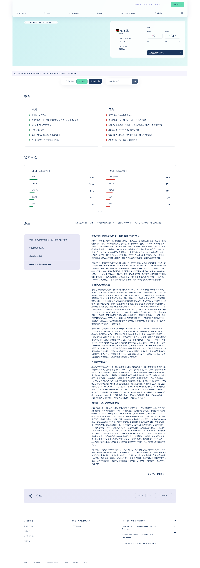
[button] (21, 13)
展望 (83, 81)
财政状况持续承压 (36, 248)
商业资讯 (27, 531)
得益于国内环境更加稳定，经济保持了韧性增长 (48, 240)
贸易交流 (71, 81)
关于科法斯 (76, 526)
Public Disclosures (52, 562)
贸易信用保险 (28, 526)
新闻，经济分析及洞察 (81, 521)
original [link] (73, 73)
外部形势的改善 (35, 256)
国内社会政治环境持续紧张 (40, 264)
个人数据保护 (37, 562)
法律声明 (26, 562)
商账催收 (27, 541)
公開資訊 (75, 562)
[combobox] (119, 82)
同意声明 (85, 562)
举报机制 (66, 562)
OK (135, 81)
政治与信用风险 (29, 536)
